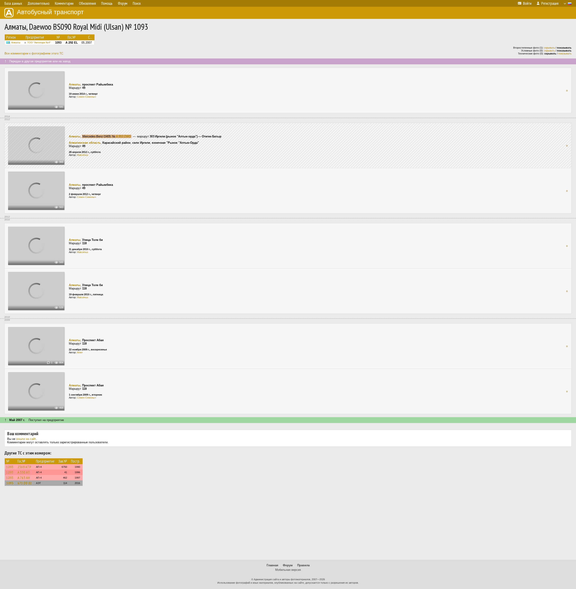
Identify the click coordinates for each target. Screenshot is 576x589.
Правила (303, 565)
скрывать (549, 47)
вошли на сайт (26, 439)
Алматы (15, 42)
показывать (565, 53)
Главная (272, 565)
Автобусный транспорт (50, 12)
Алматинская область (85, 142)
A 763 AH (24, 477)
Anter (80, 352)
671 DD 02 (25, 483)
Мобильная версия (288, 569)
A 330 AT (24, 472)
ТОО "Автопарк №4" (39, 42)
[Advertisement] (288, 524)
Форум (288, 565)
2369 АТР (25, 467)
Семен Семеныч (86, 96)
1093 (10, 467)
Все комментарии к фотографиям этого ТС (33, 53)
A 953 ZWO (123, 136)
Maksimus (82, 155)
